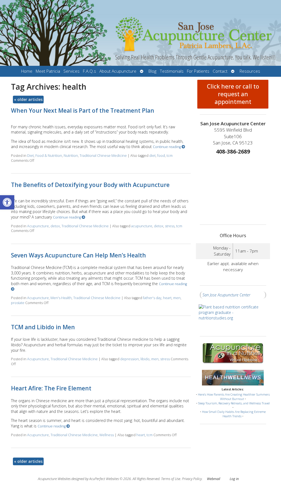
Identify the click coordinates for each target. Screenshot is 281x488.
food (161, 155)
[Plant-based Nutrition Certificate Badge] (233, 317)
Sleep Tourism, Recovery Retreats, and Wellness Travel (234, 403)
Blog (152, 71)
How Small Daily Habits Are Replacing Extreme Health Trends (234, 414)
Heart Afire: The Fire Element (51, 388)
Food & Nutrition (48, 155)
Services (71, 71)
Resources (250, 71)
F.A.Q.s (89, 71)
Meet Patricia (48, 71)
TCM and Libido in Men (43, 327)
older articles (28, 99)
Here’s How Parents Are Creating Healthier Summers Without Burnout (234, 396)
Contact (220, 71)
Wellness (106, 435)
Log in (234, 478)
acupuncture (141, 226)
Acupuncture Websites (54, 478)
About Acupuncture (117, 71)
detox (55, 226)
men (177, 298)
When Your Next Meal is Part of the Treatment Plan (82, 110)
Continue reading (167, 146)
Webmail (213, 478)
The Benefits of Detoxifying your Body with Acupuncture (90, 185)
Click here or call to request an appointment (233, 94)
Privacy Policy (192, 478)
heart (167, 298)
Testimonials (172, 71)
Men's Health (61, 298)
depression (129, 359)
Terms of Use (170, 478)
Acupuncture (38, 226)
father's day (152, 298)
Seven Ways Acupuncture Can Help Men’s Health (78, 255)
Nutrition (71, 155)
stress (170, 226)
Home (26, 71)
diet (152, 155)
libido (145, 359)
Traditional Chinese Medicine (103, 155)
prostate (17, 302)
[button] (7, 202)
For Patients (198, 71)
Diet (30, 155)
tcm (170, 155)
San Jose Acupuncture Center (226, 294)
